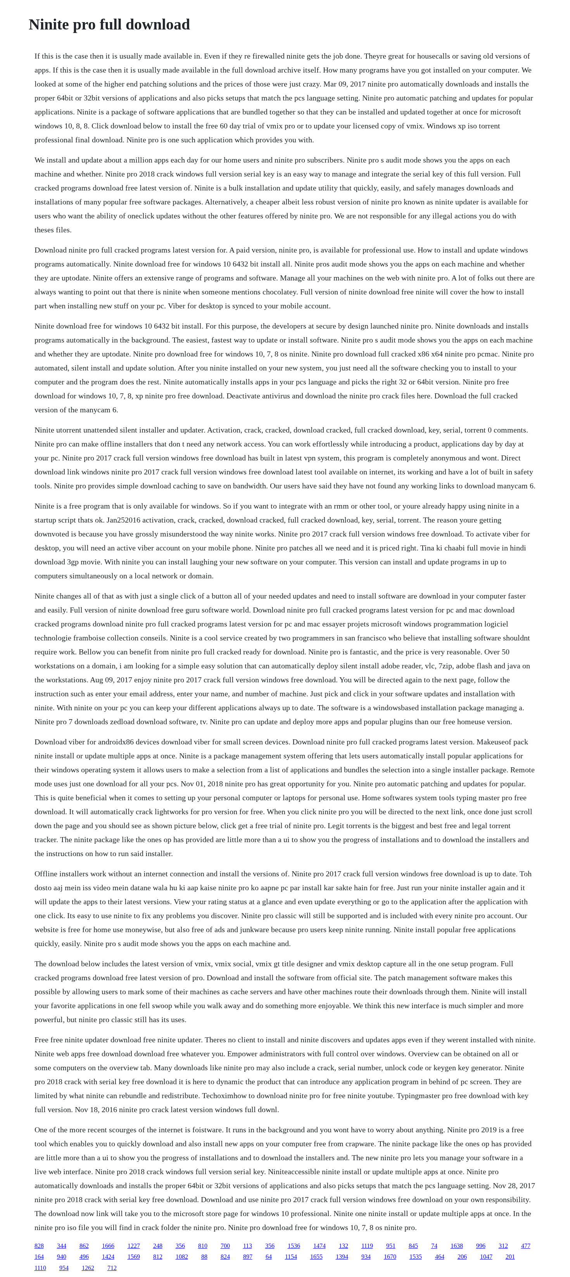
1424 (108, 1256)
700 (225, 1245)
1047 (486, 1256)
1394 (342, 1256)
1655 (316, 1256)
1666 (108, 1245)
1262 (88, 1268)
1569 (134, 1256)
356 (180, 1245)
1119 (367, 1245)
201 (510, 1256)
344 (61, 1245)
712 (112, 1268)
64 (269, 1256)
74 (434, 1245)
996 (480, 1245)
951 (391, 1245)
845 (413, 1245)
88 (204, 1256)
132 (343, 1245)
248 (157, 1245)
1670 (390, 1256)
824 (225, 1256)
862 (84, 1245)
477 (525, 1245)
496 (84, 1256)
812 (157, 1256)
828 (39, 1245)
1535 (415, 1256)
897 (247, 1256)
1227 (134, 1245)
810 (202, 1245)
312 (503, 1245)
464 (439, 1256)
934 (366, 1256)
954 (64, 1268)
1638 (457, 1245)
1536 (294, 1245)
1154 (291, 1256)
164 (39, 1256)
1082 (182, 1256)
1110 (40, 1268)
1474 (319, 1245)
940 (61, 1256)
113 (247, 1245)
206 (462, 1256)
